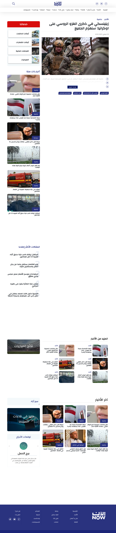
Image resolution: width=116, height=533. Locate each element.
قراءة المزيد (72, 87)
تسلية (48, 9)
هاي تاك (61, 9)
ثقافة (83, 9)
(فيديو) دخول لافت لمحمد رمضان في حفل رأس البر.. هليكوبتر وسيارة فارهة (23, 294)
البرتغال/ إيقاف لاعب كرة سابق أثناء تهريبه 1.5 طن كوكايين (24, 214)
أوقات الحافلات (22, 33)
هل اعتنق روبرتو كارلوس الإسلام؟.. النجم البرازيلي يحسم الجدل (76, 451)
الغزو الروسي (104, 93)
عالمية (99, 19)
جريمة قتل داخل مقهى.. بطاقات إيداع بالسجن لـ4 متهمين (24, 142)
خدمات (55, 9)
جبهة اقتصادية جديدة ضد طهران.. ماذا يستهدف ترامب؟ (25, 119)
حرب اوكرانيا (77, 93)
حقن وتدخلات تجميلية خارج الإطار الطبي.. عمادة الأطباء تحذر (25, 95)
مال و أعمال (91, 9)
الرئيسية (105, 9)
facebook (18, 519)
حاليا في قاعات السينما (23, 419)
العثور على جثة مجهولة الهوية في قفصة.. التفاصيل (26, 190)
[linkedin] (107, 87)
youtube (14, 519)
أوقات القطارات (22, 42)
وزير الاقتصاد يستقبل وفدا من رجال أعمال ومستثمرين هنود (24, 265)
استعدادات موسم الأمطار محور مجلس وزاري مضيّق (23, 275)
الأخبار (99, 9)
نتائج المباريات (23, 346)
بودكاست (35, 9)
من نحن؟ (17, 511)
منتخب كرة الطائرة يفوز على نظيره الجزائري (24, 285)
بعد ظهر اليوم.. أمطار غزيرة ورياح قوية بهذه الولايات (26, 166)
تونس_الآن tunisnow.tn (90, 93)
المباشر (43, 9)
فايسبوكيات (26, 9)
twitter (10, 519)
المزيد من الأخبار (99, 339)
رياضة (77, 9)
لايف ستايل (70, 9)
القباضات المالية (22, 51)
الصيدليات (25, 59)
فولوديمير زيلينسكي (65, 93)
